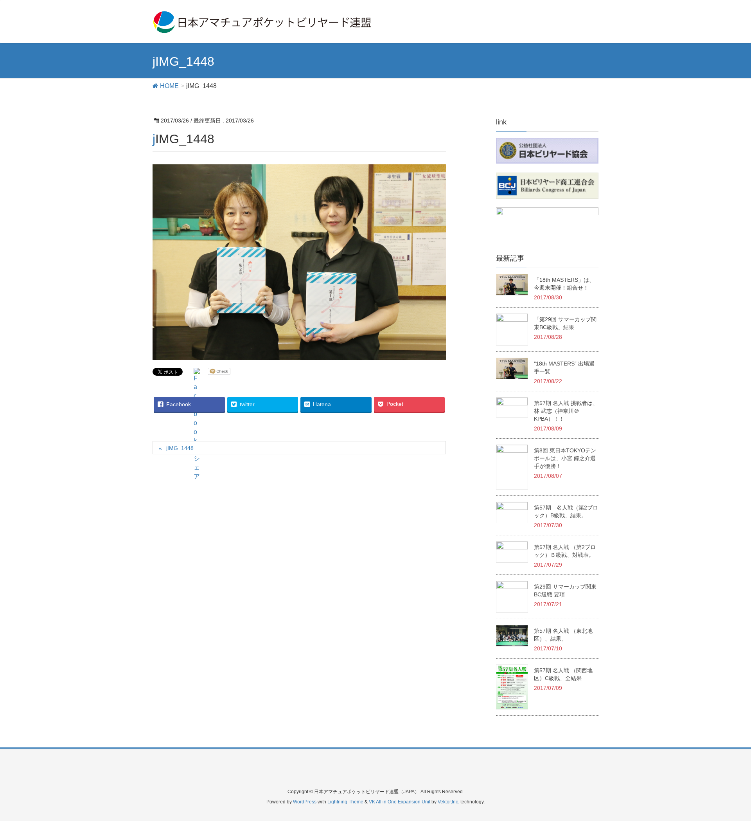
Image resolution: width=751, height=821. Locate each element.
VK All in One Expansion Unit (399, 802)
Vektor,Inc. (448, 802)
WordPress (304, 802)
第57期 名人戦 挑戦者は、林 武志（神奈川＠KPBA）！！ (566, 411)
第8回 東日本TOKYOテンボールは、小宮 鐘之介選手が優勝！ (565, 458)
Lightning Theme (345, 802)
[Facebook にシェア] (197, 424)
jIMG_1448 (180, 448)
